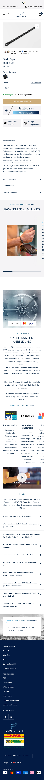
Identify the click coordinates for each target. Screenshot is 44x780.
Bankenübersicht (9, 664)
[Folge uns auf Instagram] (11, 716)
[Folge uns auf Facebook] (5, 716)
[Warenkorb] (40, 14)
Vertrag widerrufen (10, 705)
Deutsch (26, 756)
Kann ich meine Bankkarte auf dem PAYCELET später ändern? (21, 594)
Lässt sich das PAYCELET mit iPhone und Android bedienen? (18, 605)
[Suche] (9, 14)
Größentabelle (36, 83)
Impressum (7, 696)
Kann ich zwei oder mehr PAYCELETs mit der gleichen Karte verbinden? (20, 584)
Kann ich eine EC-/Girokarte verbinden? (18, 555)
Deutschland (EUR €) (11, 756)
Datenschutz (8, 682)
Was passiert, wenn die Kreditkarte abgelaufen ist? (20, 563)
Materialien (8, 186)
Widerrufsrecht (8, 687)
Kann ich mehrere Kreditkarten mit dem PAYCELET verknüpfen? (18, 574)
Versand (6, 691)
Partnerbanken (10, 442)
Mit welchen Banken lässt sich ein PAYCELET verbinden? (20, 546)
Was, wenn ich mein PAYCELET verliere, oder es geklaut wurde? (21, 525)
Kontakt (6, 650)
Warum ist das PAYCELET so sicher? (17, 516)
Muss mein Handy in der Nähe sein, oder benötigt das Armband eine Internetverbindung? (21, 535)
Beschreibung (9, 141)
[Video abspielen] (22, 477)
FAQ (4, 659)
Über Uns (6, 655)
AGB (4, 678)
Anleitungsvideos (9, 668)
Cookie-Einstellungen (11, 700)
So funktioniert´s (11, 179)
